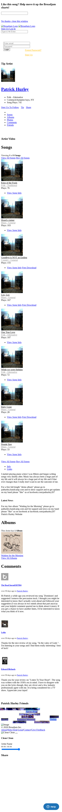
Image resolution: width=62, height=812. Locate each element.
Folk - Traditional (9, 185)
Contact (27, 730)
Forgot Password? (33, 50)
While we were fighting (12, 369)
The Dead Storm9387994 (11, 585)
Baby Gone (6, 407)
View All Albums (9, 558)
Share (28, 107)
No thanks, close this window (14, 21)
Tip (22, 107)
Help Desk (12, 730)
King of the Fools (9, 183)
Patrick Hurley (22, 591)
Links (9, 469)
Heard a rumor (7, 220)
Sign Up (29, 55)
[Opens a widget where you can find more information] (51, 807)
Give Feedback (38, 730)
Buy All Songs (23, 158)
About (4, 730)
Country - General (9, 260)
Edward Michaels (8, 669)
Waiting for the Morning (12, 555)
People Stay (6, 444)
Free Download (29, 267)
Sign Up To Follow (10, 107)
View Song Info (14, 193)
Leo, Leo (5, 295)
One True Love (8, 332)
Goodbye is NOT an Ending (14, 257)
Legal (20, 730)
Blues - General (8, 223)
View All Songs (8, 158)
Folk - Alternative (9, 335)
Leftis (3, 632)
